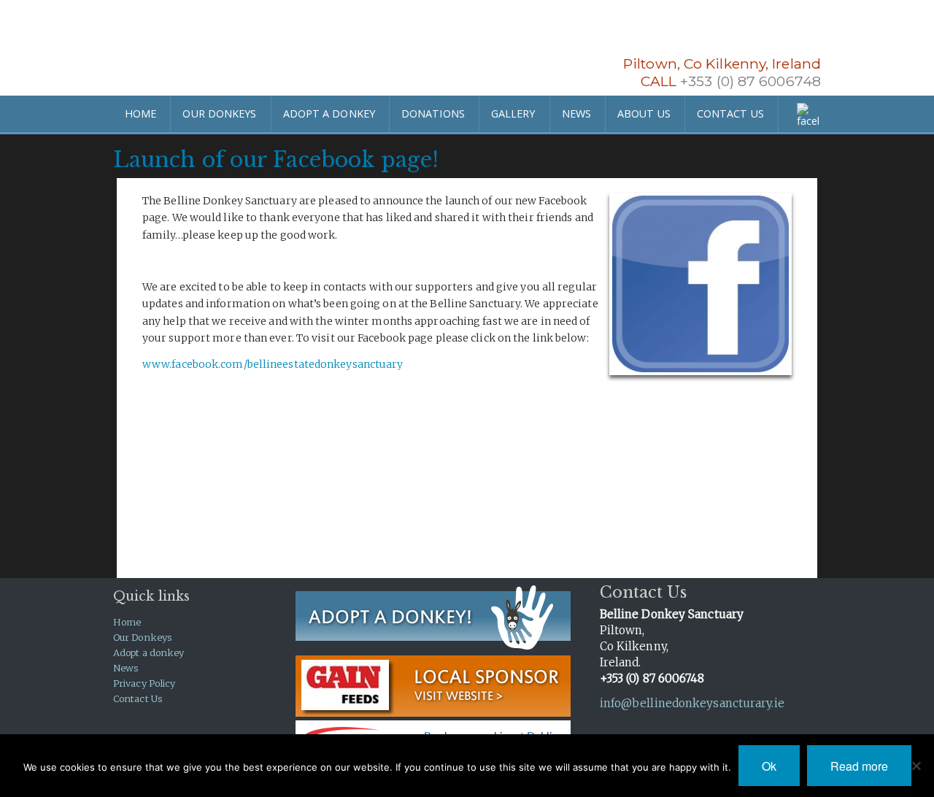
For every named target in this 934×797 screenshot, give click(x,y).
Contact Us (138, 698)
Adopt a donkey (148, 652)
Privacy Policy (144, 683)
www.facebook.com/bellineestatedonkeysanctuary (273, 364)
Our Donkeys (142, 637)
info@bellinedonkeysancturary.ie (692, 703)
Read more (859, 766)
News (126, 668)
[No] (915, 765)
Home (127, 622)
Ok (769, 766)
